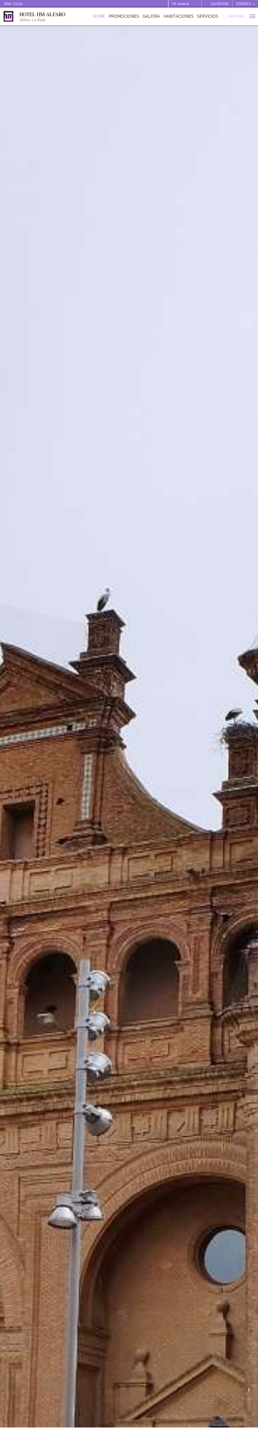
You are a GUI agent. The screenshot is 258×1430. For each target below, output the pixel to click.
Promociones (124, 16)
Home (99, 16)
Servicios (207, 16)
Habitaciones (179, 16)
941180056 (220, 4)
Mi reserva (180, 4)
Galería (151, 16)
